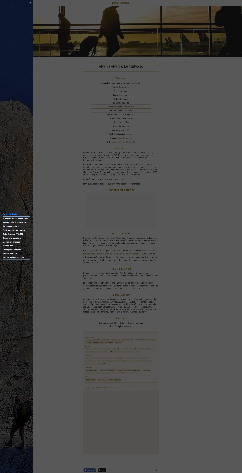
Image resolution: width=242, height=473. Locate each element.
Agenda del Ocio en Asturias (15, 222)
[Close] (30, 2)
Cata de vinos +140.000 (13, 234)
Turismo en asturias (11, 226)
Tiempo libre (8, 246)
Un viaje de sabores (11, 242)
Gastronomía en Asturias (14, 230)
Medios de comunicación (13, 257)
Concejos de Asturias (12, 250)
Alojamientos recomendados (15, 218)
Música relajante (10, 254)
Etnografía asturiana (12, 238)
